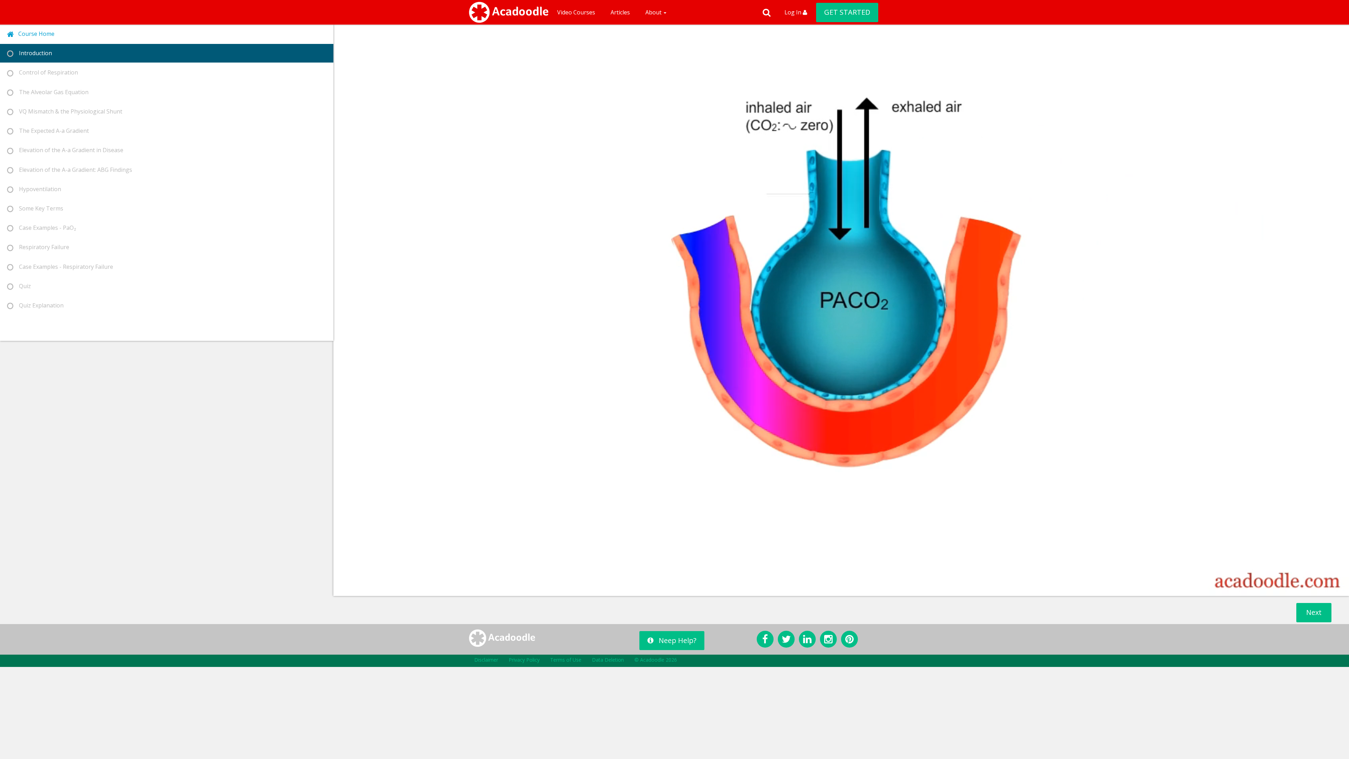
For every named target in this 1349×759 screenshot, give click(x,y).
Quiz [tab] (22, 286)
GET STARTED (847, 12)
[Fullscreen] (1340, 588)
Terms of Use (565, 659)
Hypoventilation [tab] (37, 189)
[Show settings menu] (1321, 588)
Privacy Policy (524, 659)
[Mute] (1303, 588)
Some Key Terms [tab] (38, 208)
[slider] (833, 588)
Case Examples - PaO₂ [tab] (44, 228)
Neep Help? (677, 640)
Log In (793, 12)
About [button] (654, 12)
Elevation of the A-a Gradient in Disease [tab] (68, 150)
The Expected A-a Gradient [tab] (51, 131)
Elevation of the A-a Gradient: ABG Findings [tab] (72, 170)
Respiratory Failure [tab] (41, 247)
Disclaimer (486, 659)
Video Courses (576, 12)
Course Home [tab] (34, 34)
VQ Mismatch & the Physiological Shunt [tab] (67, 111)
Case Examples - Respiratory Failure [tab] (63, 267)
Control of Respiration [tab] (45, 72)
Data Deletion (608, 659)
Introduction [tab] (32, 53)
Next (1314, 612)
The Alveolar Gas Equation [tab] (51, 92)
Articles (620, 12)
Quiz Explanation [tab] (38, 305)
